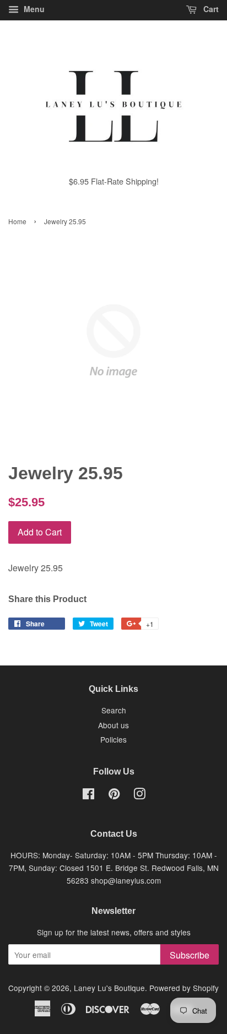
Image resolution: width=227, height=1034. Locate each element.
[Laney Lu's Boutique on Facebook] (88, 795)
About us (113, 724)
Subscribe (189, 955)
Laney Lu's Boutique (109, 987)
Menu (33, 8)
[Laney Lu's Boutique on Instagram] (139, 795)
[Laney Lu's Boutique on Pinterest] (114, 795)
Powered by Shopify (184, 987)
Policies (113, 739)
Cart (210, 8)
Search (113, 710)
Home (17, 221)
